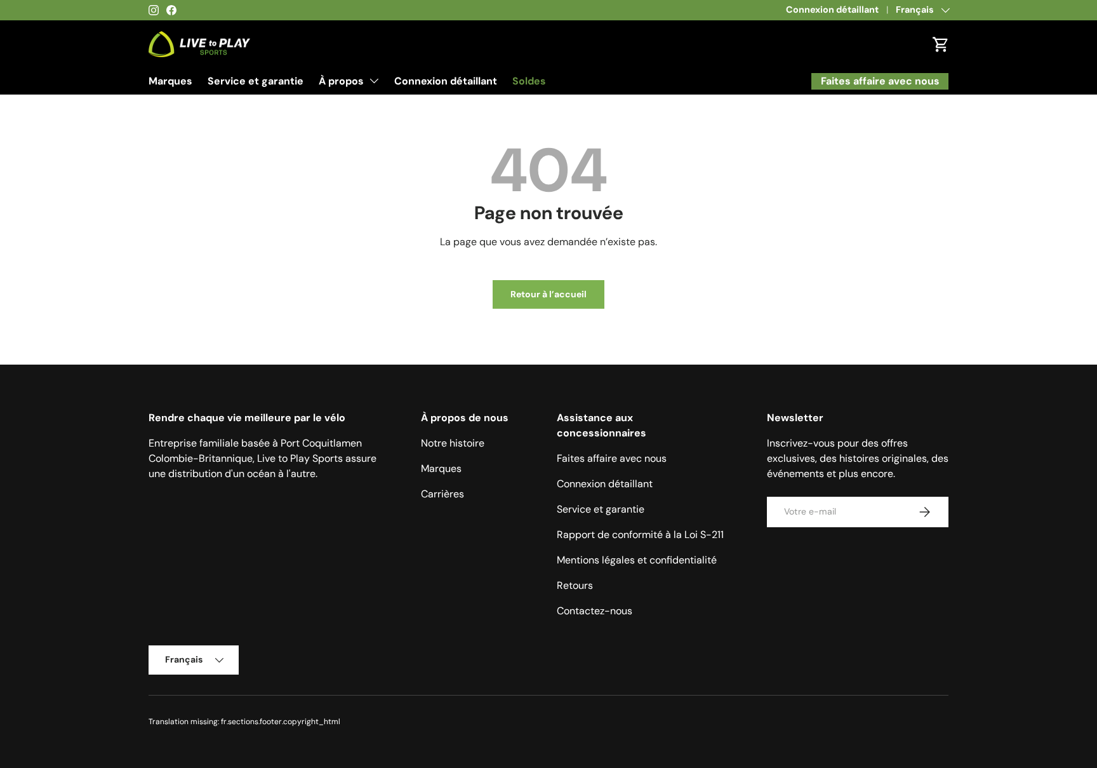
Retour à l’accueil (548, 294)
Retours (575, 585)
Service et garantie (255, 81)
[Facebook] (171, 10)
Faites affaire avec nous (612, 458)
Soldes (529, 81)
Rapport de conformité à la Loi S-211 (640, 534)
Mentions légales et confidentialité (637, 560)
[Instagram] (154, 10)
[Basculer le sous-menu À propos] (374, 80)
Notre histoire (452, 443)
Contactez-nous (594, 610)
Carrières (442, 494)
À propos (341, 81)
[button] (941, 44)
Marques (170, 81)
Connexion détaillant (832, 9)
